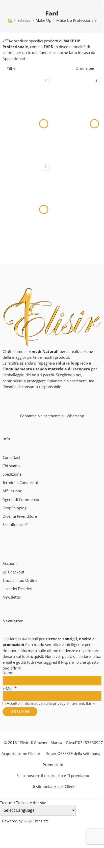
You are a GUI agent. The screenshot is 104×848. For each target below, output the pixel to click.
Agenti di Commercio (21, 499)
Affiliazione (12, 491)
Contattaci (11, 457)
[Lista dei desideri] (45, 81)
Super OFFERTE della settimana (73, 753)
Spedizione (12, 474)
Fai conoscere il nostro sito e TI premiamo (52, 775)
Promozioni (53, 764)
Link (90, 703)
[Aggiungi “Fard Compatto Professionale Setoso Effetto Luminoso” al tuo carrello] (94, 123)
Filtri (10, 68)
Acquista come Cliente (21, 753)
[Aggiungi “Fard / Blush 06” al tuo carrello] (43, 123)
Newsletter (12, 597)
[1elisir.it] (52, 316)
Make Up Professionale (76, 20)
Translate (41, 821)
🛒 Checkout (13, 572)
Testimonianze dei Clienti (54, 786)
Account (10, 563)
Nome (8, 673)
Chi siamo (11, 465)
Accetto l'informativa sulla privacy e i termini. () (50, 703)
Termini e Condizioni (20, 482)
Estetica (24, 20)
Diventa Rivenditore (20, 516)
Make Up (43, 20)
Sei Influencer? (15, 524)
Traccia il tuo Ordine (20, 580)
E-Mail (10, 688)
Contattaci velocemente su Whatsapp (52, 415)
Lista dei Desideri (17, 588)
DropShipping (15, 508)
